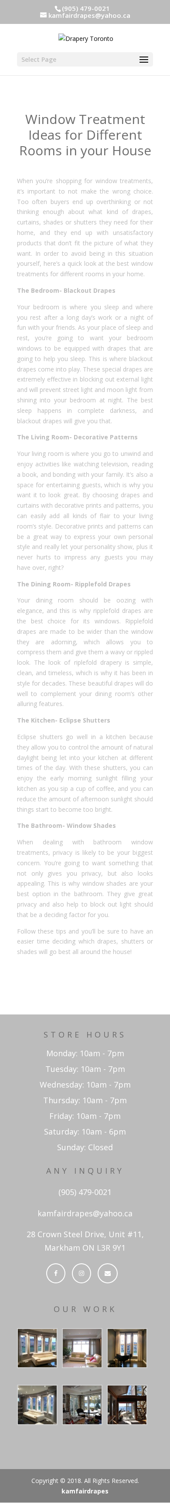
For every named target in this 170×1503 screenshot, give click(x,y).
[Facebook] (55, 1273)
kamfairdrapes (85, 1491)
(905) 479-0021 (85, 1192)
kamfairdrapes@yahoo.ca (85, 1213)
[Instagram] (81, 1273)
